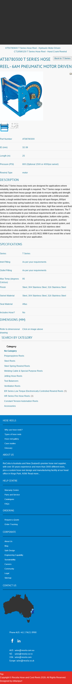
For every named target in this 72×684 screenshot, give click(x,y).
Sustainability (10, 560)
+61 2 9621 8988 (28, 632)
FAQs (7, 504)
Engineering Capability (14, 555)
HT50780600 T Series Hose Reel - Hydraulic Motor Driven (32, 48)
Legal (7, 573)
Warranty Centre (12, 490)
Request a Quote (12, 520)
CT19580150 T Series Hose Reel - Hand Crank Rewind (40, 51)
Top (1, 674)
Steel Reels (9, 361)
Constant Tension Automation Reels (21, 401)
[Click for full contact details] (22, 610)
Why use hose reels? (14, 430)
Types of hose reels (13, 434)
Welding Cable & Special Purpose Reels (23, 371)
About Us (8, 541)
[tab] (36, 347)
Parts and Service (12, 495)
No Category (10, 351)
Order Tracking (11, 524)
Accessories (10, 406)
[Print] (70, 73)
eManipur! (17, 681)
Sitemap (8, 578)
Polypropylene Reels (14, 356)
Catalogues (9, 499)
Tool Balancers (11, 381)
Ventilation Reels (12, 386)
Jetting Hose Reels (13, 376)
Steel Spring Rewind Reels (17, 366)
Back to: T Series (62, 58)
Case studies (10, 443)
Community (9, 569)
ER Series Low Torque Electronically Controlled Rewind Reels (33, 391)
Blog (6, 546)
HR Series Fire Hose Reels (17, 396)
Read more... (34, 473)
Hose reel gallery (12, 439)
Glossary (8, 448)
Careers (8, 564)
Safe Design (10, 550)
